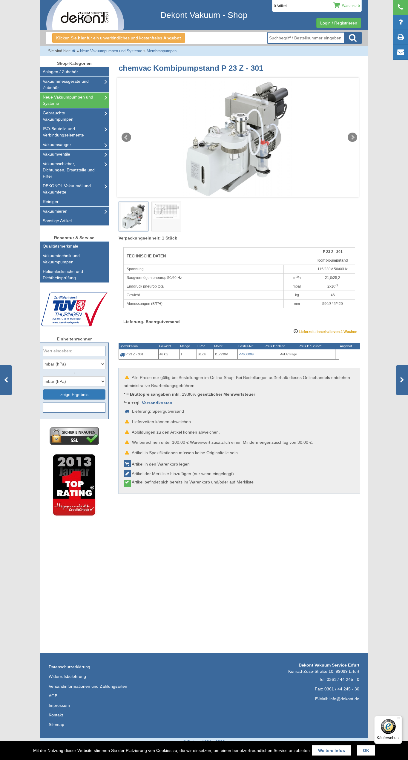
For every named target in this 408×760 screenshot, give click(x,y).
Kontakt (56, 715)
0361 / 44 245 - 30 (341, 689)
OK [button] (366, 750)
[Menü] (398, 719)
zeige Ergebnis (74, 394)
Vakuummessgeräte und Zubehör (66, 84)
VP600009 (246, 354)
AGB (53, 695)
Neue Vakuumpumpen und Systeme (68, 100)
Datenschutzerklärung (69, 666)
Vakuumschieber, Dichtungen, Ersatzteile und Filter (69, 170)
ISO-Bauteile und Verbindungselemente (63, 131)
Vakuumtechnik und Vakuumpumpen (61, 258)
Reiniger (51, 201)
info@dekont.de (344, 698)
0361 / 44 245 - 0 (343, 679)
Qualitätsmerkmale (60, 246)
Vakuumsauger (57, 144)
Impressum (59, 705)
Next (352, 137)
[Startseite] (74, 51)
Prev (126, 137)
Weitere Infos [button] (331, 750)
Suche (353, 38)
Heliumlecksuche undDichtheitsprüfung (63, 274)
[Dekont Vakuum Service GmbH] (85, 15)
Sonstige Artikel (57, 220)
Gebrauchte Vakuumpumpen (58, 116)
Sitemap (56, 724)
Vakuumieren (55, 211)
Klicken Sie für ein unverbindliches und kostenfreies (118, 38)
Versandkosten (157, 402)
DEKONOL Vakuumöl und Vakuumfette (67, 188)
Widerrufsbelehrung (67, 676)
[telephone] (400, 7)
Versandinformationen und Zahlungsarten (88, 686)
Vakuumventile (56, 154)
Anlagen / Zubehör (60, 71)
